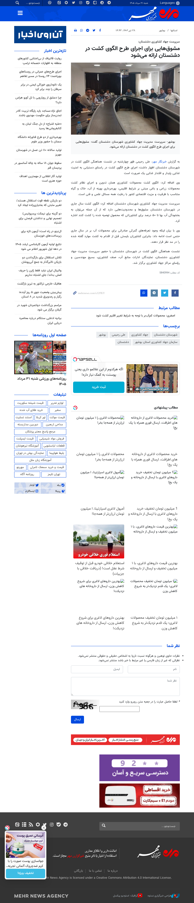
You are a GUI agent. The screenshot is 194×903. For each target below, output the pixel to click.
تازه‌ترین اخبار (55, 51)
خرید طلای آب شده (31, 410)
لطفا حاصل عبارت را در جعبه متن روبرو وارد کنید (149, 702)
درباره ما (113, 871)
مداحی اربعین (54, 424)
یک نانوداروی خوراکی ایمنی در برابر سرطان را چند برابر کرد (41, 87)
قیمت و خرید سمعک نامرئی (47, 467)
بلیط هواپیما (56, 453)
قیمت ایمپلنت (25, 438)
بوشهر (162, 31)
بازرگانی (78, 871)
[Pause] (131, 389)
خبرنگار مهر (160, 161)
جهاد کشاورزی (139, 334)
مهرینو (20, 467)
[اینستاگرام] (52, 825)
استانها (174, 31)
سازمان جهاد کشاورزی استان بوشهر (156, 342)
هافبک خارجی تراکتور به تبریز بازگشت (39, 283)
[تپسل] (75, 359)
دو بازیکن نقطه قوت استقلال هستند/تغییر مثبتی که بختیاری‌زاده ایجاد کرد (39, 203)
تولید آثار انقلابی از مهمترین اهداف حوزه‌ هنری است (40, 178)
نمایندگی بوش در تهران (30, 453)
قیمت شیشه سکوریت (30, 403)
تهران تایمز (54, 474)
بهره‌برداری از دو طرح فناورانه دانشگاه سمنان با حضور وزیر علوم (40, 139)
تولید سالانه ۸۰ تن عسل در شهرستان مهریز (39, 152)
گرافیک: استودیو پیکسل (125, 896)
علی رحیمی (118, 334)
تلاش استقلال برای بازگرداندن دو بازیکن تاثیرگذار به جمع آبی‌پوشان (42, 259)
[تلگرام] (65, 825)
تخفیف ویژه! (26, 873)
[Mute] (138, 389)
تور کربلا (40, 417)
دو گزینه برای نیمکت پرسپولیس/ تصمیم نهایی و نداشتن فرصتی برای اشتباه (40, 218)
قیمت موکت (57, 417)
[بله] (59, 825)
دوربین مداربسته (28, 424)
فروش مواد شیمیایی (51, 438)
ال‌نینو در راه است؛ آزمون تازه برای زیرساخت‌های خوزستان (41, 233)
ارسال (77, 719)
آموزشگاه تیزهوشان (27, 445)
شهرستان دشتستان (165, 334)
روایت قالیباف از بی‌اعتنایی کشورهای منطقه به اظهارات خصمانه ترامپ (40, 60)
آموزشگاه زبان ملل (40, 460)
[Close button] (43, 827)
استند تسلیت (24, 417)
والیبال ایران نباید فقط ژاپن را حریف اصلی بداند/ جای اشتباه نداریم (40, 272)
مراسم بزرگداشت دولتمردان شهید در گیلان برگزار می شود (39, 307)
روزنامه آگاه (27, 474)
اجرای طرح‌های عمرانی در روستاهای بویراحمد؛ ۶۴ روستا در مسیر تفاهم (40, 74)
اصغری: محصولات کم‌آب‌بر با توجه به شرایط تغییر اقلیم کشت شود (135, 315)
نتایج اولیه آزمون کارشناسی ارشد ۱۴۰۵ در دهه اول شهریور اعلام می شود (38, 246)
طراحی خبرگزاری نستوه (159, 896)
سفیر (58, 410)
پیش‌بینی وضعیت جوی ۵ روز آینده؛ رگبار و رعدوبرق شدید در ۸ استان (40, 294)
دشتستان (123, 342)
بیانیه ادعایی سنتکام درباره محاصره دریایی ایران (40, 320)
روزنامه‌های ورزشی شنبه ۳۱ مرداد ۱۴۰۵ (41, 381)
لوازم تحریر (57, 403)
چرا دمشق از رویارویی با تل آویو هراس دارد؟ (38, 100)
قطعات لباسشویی (54, 445)
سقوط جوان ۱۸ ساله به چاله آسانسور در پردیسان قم (38, 165)
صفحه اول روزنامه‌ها (49, 335)
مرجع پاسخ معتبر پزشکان (40, 431)
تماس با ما (95, 871)
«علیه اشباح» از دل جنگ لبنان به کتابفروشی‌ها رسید (42, 126)
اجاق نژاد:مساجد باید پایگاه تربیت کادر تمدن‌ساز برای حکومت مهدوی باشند (39, 113)
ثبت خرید (99, 387)
